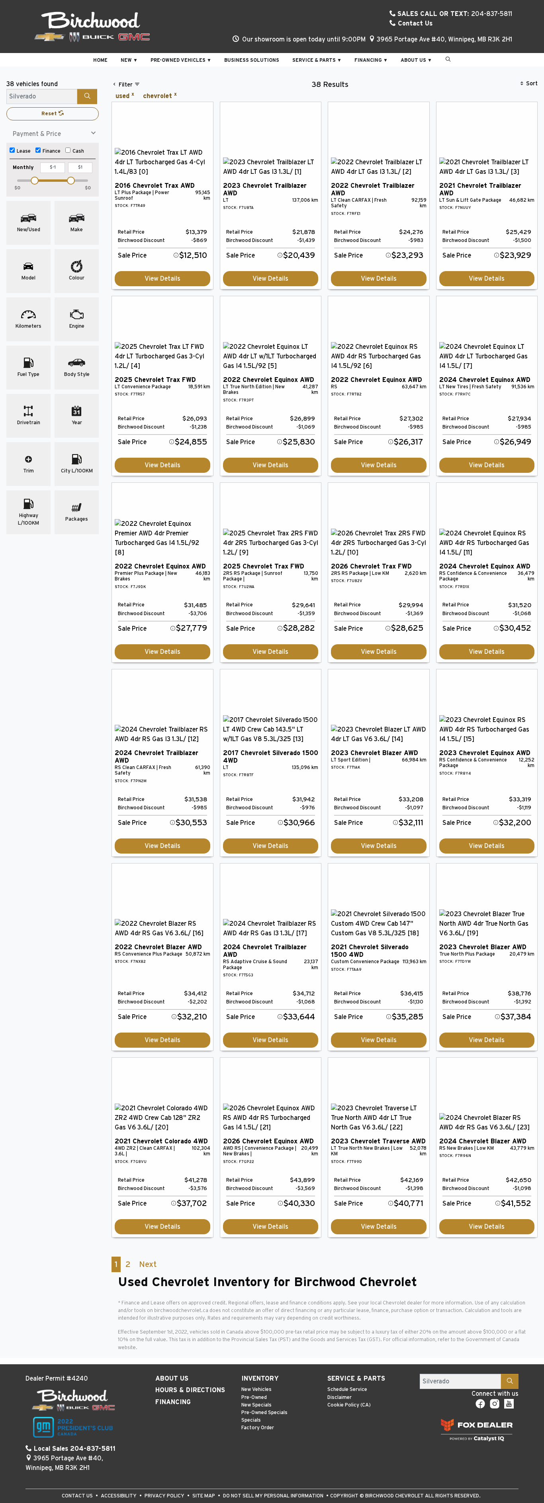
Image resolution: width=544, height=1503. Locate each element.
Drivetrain (28, 422)
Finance (52, 151)
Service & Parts (356, 1378)
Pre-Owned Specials (264, 1412)
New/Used (28, 229)
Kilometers (28, 326)
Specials (251, 1420)
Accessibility (119, 1496)
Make (76, 229)
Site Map (204, 1496)
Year (77, 422)
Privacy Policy (165, 1496)
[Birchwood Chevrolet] (92, 26)
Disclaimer (339, 1397)
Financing (173, 1402)
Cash (78, 151)
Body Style (77, 374)
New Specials (256, 1405)
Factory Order (257, 1427)
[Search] (87, 96)
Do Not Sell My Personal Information (274, 1496)
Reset (50, 113)
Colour (76, 278)
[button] (100, 60)
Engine (76, 326)
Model (28, 278)
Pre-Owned (254, 1397)
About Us (171, 1378)
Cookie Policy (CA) (349, 1405)
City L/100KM (77, 471)
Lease (24, 151)
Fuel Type (28, 374)
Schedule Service (347, 1389)
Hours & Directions (190, 1390)
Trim (28, 471)
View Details (162, 278)
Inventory (260, 1378)
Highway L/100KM (28, 519)
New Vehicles (256, 1389)
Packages (76, 519)
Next (148, 1264)
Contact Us (414, 23)
